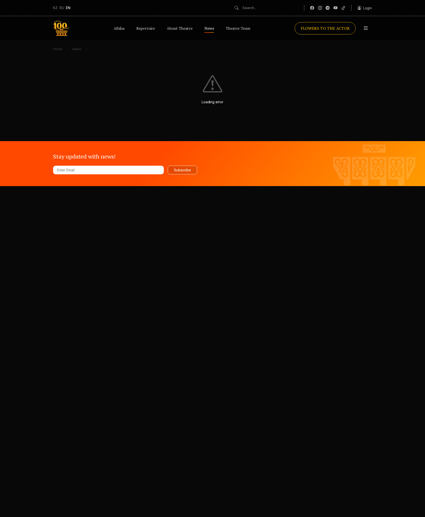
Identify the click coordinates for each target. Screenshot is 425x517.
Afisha (119, 28)
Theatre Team (238, 28)
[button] (364, 8)
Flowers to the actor (325, 28)
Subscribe (182, 170)
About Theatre (180, 28)
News (209, 28)
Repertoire (145, 28)
